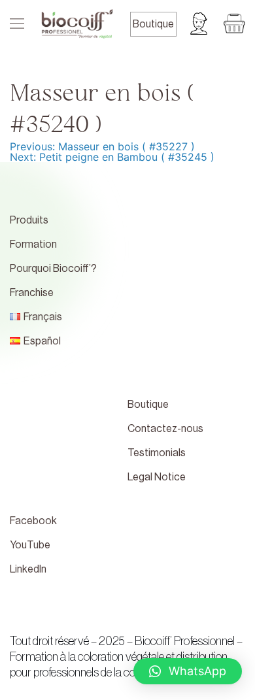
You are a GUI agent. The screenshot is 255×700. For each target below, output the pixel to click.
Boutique (153, 24)
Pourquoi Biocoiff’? (53, 268)
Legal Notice (157, 477)
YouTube (30, 545)
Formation (33, 244)
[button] (187, 671)
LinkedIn (28, 569)
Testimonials (157, 453)
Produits (29, 220)
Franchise (32, 293)
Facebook (33, 521)
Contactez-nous (165, 429)
